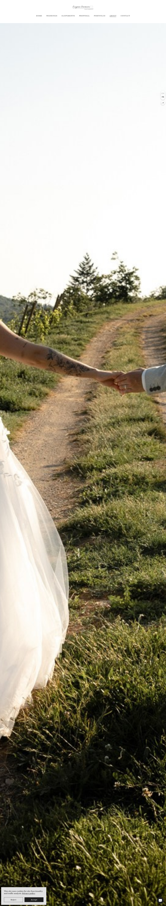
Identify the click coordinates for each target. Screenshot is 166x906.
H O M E (39, 16)
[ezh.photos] (83, 8)
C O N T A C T (125, 16)
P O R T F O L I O (99, 16)
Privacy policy (28, 893)
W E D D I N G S (51, 16)
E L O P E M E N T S (68, 16)
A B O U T (113, 16)
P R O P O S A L (84, 16)
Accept (34, 900)
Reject (13, 900)
